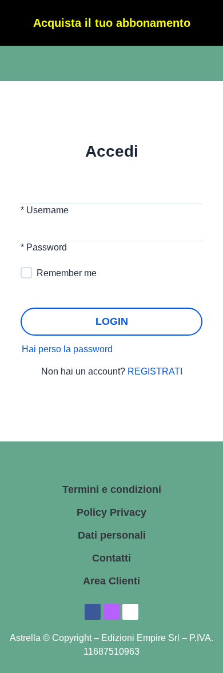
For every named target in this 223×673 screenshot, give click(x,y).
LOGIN (111, 321)
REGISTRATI (153, 371)
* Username (45, 210)
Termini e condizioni (111, 489)
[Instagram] (111, 612)
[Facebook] (93, 612)
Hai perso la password (67, 349)
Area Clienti (111, 581)
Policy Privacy (111, 512)
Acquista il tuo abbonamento (111, 23)
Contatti (111, 558)
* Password (44, 247)
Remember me (67, 273)
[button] (33, 65)
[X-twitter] (130, 612)
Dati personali (112, 535)
